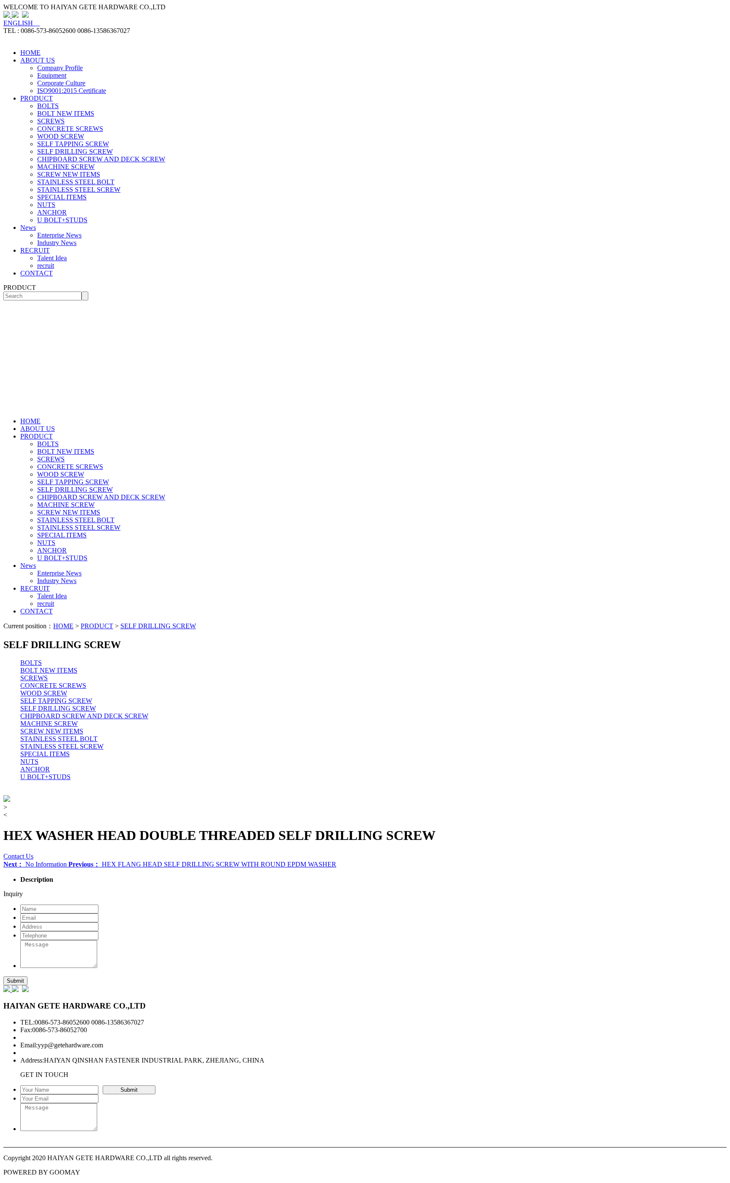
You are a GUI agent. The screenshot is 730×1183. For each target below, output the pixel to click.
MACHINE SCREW (66, 166)
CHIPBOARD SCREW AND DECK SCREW (101, 159)
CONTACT (36, 273)
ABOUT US (37, 60)
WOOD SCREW (60, 136)
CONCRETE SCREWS (70, 128)
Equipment (51, 75)
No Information (35, 864)
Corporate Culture (61, 83)
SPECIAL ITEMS (62, 197)
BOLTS (48, 105)
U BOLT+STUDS (62, 220)
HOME (30, 52)
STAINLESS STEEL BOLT (75, 181)
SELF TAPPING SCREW (73, 143)
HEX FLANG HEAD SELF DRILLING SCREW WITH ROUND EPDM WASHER (202, 864)
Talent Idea (52, 258)
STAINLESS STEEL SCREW (78, 189)
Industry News (56, 242)
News (28, 227)
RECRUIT (35, 250)
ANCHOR (52, 212)
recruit (45, 265)
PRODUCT (36, 98)
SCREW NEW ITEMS (68, 174)
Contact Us (18, 856)
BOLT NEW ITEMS (65, 113)
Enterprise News (59, 235)
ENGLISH (21, 23)
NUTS (46, 204)
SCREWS (51, 121)
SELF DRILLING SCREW (75, 151)
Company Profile (60, 67)
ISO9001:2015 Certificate (71, 90)
